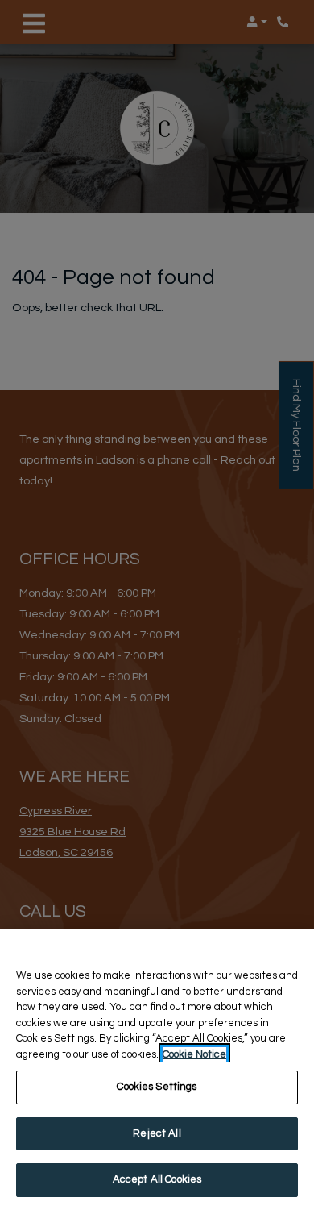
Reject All (156, 1133)
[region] (157, 1069)
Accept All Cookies (157, 1179)
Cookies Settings (156, 1086)
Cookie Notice (194, 1054)
